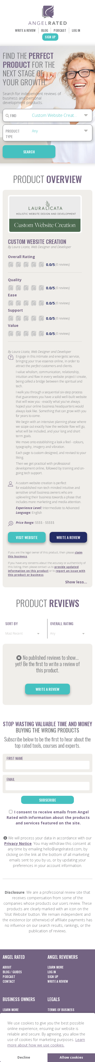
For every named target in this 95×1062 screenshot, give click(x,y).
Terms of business (61, 1009)
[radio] (10, 264)
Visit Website (26, 537)
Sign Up (50, 37)
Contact (9, 981)
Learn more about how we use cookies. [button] (46, 1042)
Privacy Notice (18, 843)
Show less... (76, 581)
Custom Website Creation (37, 241)
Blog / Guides (12, 972)
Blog (44, 30)
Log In (76, 30)
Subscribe (47, 800)
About (7, 967)
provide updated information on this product (43, 569)
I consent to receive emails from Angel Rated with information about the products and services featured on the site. (48, 817)
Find (12, 115)
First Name (15, 758)
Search (29, 151)
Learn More (55, 967)
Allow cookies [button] (71, 1057)
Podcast (60, 30)
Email (11, 779)
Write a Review (25, 30)
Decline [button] (23, 1057)
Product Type (13, 133)
